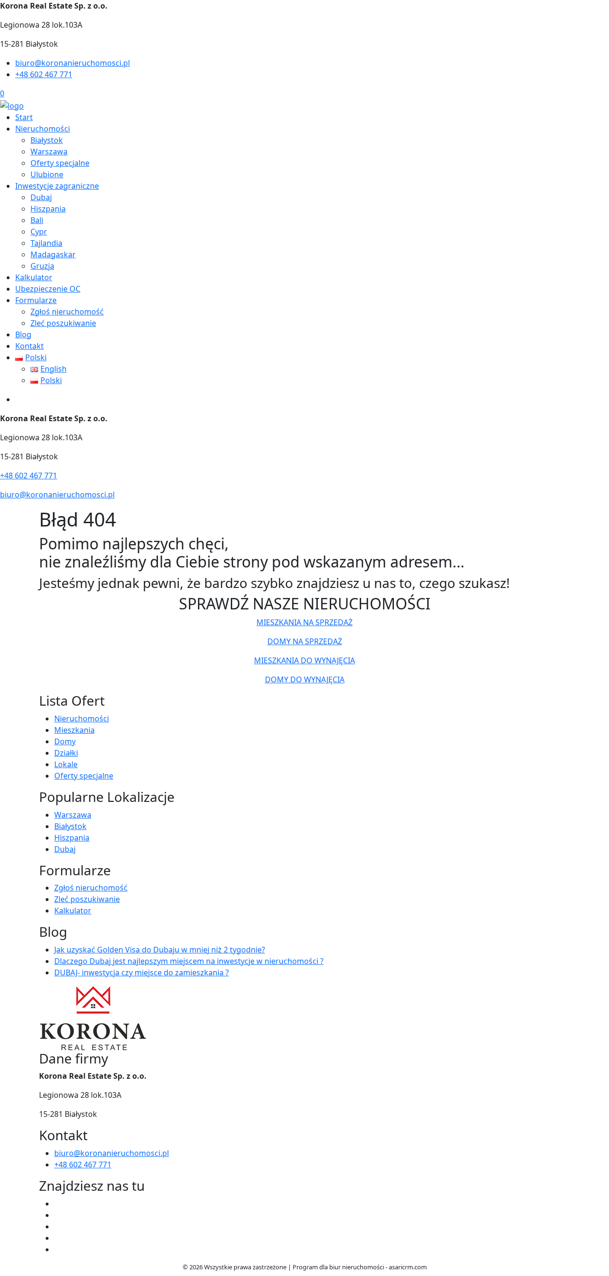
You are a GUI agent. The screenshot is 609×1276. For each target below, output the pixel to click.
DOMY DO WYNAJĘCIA (304, 679)
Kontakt (29, 346)
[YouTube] (58, 1226)
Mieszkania (74, 730)
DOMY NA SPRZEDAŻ (304, 641)
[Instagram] (58, 1238)
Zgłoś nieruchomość (67, 311)
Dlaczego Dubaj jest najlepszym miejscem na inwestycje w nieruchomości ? (189, 961)
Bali (36, 220)
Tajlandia (46, 243)
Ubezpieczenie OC (47, 289)
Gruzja (42, 266)
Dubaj (41, 197)
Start (24, 117)
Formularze (36, 300)
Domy (65, 741)
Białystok (46, 140)
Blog (23, 334)
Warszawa (49, 151)
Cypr (38, 231)
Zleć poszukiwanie (63, 323)
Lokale (66, 764)
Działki (66, 753)
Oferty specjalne (59, 163)
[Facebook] (58, 1203)
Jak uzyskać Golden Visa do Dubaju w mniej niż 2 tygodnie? (159, 949)
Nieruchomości (42, 128)
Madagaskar (53, 254)
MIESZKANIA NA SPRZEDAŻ (304, 622)
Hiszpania (48, 208)
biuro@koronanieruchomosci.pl (72, 63)
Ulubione (46, 174)
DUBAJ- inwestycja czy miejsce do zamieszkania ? (141, 972)
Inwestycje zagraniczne (57, 186)
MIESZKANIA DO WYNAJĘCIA (304, 660)
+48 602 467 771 (43, 74)
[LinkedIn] (58, 1249)
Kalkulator (33, 277)
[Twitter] (58, 1215)
